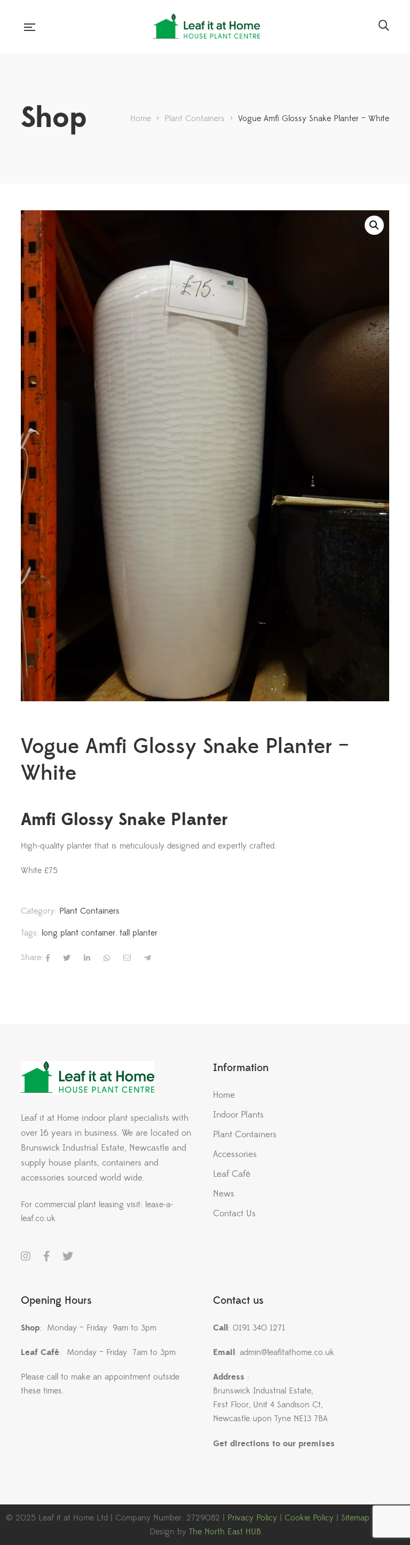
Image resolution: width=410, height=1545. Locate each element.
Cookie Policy (309, 1517)
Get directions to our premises (274, 1443)
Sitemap (355, 1517)
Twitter (67, 1256)
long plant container (78, 933)
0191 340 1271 (259, 1327)
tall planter (138, 933)
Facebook (46, 1256)
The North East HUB (225, 1531)
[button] (374, 225)
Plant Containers (89, 911)
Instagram (25, 1256)
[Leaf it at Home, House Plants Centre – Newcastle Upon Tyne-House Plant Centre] (206, 27)
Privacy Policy (252, 1517)
